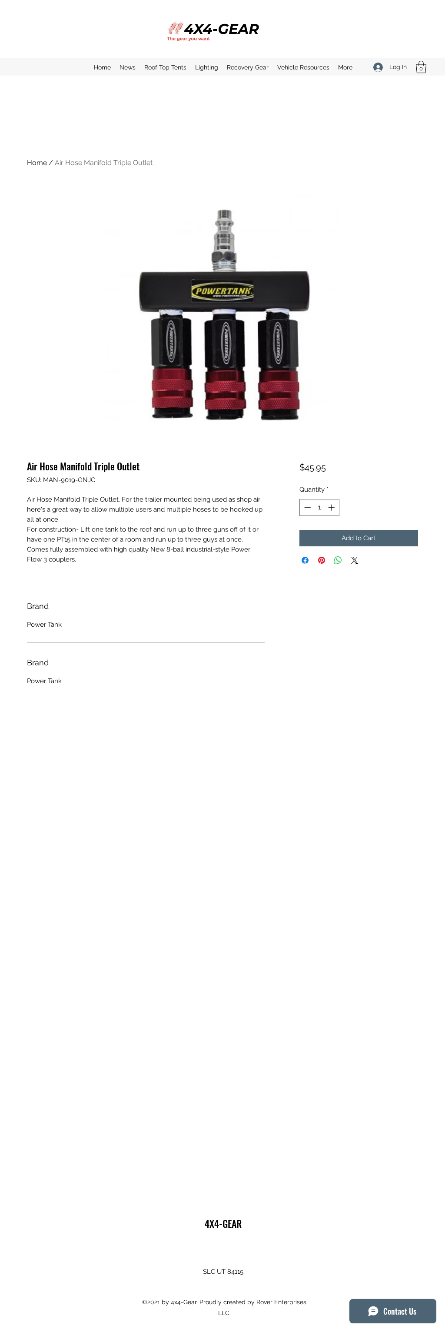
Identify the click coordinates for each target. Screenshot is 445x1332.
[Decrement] (306, 507)
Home (37, 163)
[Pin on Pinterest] (321, 560)
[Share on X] (354, 560)
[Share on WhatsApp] (338, 560)
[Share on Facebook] (305, 560)
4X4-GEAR (223, 1223)
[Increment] (332, 507)
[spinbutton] (319, 507)
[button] (421, 67)
